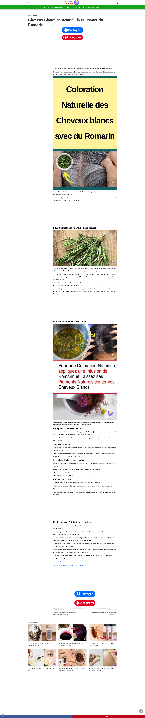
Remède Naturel (57, 7)
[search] (117, 3)
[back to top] (141, 711)
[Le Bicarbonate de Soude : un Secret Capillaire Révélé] (42, 632)
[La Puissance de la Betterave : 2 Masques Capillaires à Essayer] (72, 632)
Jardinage (95, 7)
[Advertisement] (72, 52)
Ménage (77, 7)
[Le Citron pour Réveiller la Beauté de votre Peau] (42, 657)
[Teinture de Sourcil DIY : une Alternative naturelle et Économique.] (72, 657)
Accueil (46, 7)
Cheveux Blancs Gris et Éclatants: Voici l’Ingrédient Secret (71, 565)
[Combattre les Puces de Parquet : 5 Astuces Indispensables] (103, 632)
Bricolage (86, 7)
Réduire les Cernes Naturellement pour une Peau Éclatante (71, 562)
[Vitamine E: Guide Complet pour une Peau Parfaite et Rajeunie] (103, 657)
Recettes (69, 7)
